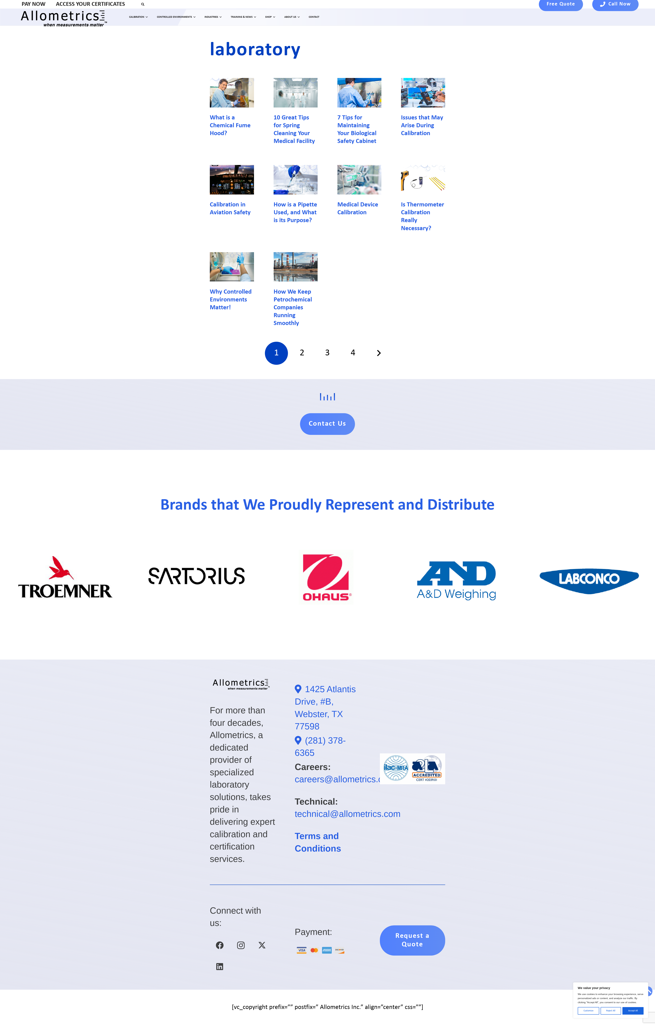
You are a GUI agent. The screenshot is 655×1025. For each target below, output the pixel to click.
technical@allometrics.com (348, 814)
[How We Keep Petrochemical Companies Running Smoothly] (296, 266)
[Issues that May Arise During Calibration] (423, 92)
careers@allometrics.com (345, 779)
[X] (262, 945)
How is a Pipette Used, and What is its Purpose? (295, 212)
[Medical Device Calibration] (359, 179)
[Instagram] (241, 945)
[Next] (378, 353)
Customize (588, 1010)
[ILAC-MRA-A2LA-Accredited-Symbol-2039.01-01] (412, 768)
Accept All (633, 1010)
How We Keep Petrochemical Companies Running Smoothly (293, 308)
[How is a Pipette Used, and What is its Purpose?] (296, 179)
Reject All (610, 1010)
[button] (143, 4)
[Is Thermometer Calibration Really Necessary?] (423, 179)
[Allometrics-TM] (65, 17)
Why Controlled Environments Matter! (231, 300)
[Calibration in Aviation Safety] (232, 179)
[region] (610, 1000)
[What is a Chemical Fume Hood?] (232, 92)
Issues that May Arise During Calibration (422, 125)
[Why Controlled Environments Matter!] (232, 266)
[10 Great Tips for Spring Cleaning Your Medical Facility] (296, 92)
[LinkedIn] (219, 967)
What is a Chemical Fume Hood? (230, 125)
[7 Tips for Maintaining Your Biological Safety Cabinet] (359, 92)
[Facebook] (219, 945)
